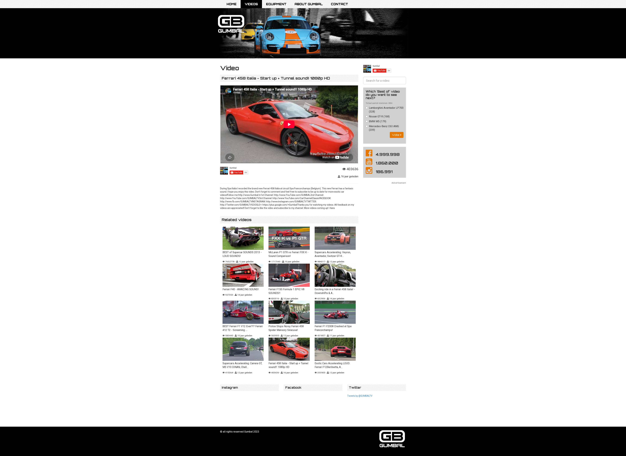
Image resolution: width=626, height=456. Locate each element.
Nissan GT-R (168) (379, 116)
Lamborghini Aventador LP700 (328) (386, 109)
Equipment (276, 4)
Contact (339, 4)
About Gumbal (309, 4)
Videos (251, 4)
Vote (396, 134)
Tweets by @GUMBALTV (359, 396)
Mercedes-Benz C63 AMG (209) (384, 128)
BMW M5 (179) (377, 121)
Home (232, 4)
